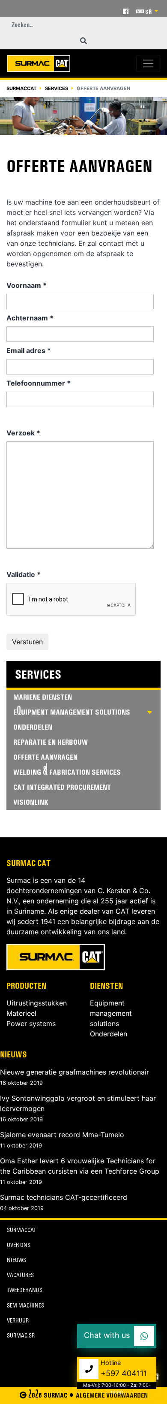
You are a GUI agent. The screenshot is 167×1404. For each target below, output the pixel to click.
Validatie (23, 574)
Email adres (28, 350)
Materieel (21, 1013)
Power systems (31, 1023)
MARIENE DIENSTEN (42, 697)
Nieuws (13, 1054)
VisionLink (30, 802)
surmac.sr (21, 1336)
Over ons (18, 1246)
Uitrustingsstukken (36, 1003)
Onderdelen (32, 727)
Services (56, 88)
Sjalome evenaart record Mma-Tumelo (62, 1134)
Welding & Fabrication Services (67, 772)
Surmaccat (21, 88)
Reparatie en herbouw (50, 742)
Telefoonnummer (38, 383)
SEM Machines (25, 1306)
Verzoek (23, 433)
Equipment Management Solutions (71, 712)
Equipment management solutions (111, 1013)
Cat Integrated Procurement (62, 787)
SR (148, 11)
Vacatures (20, 1276)
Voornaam (26, 285)
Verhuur (18, 1321)
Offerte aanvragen (45, 757)
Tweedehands (24, 1291)
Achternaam (30, 318)
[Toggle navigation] (148, 63)
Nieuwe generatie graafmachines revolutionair (74, 1072)
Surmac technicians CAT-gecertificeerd (63, 1197)
